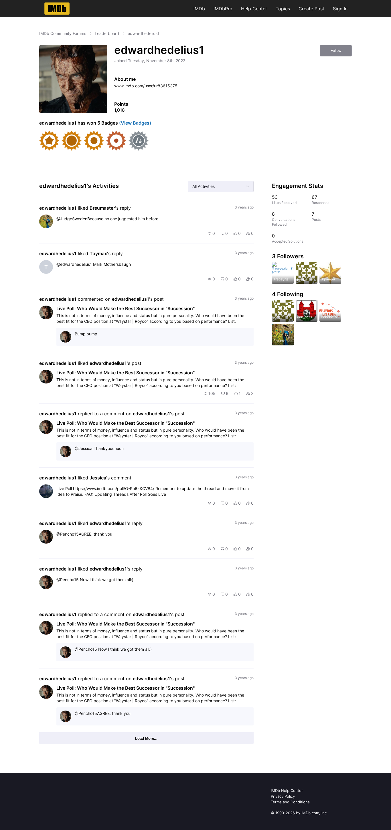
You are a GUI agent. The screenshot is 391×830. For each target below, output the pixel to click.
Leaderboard (107, 33)
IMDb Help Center (287, 790)
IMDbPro (223, 8)
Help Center (254, 8)
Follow (336, 50)
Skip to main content (24, 4)
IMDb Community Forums (62, 33)
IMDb (199, 8)
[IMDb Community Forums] (57, 8)
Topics (283, 8)
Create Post (311, 8)
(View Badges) (134, 123)
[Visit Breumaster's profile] (46, 221)
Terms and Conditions (290, 802)
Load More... (146, 738)
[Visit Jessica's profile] (46, 491)
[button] (211, 233)
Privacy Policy (283, 796)
